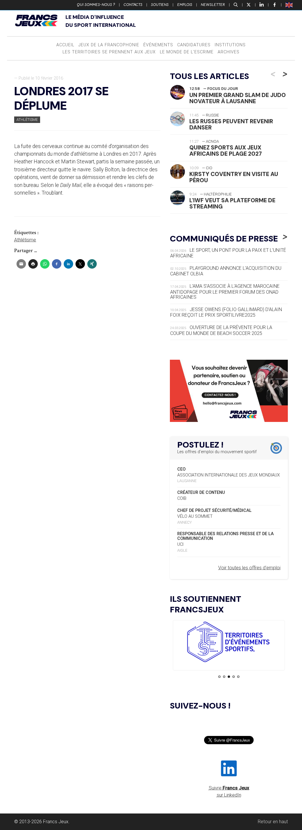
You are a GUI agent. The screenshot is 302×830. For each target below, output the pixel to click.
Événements (158, 44)
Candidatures (194, 44)
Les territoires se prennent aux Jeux (109, 52)
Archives (228, 52)
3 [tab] (229, 676)
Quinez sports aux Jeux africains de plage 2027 (225, 150)
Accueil (65, 44)
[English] (289, 4)
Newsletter (213, 4)
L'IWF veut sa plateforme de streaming (232, 203)
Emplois (184, 4)
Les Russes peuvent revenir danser (231, 124)
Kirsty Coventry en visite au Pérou (233, 177)
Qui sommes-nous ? (96, 4)
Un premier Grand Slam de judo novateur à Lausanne (237, 98)
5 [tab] (238, 676)
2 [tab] (224, 676)
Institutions (230, 44)
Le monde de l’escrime (187, 52)
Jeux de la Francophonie (108, 44)
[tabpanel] (229, 642)
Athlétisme (27, 119)
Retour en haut (273, 821)
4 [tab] (233, 676)
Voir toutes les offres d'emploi (249, 568)
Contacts (133, 4)
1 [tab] (219, 676)
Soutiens (160, 4)
